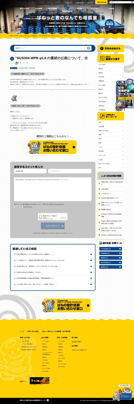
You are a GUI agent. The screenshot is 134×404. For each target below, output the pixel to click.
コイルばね (102, 64)
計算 (100, 143)
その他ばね (102, 110)
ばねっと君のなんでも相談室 (28, 36)
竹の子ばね (102, 101)
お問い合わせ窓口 (33, 331)
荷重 (100, 134)
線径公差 (32, 68)
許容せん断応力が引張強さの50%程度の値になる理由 (111, 222)
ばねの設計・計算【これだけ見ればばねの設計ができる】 (111, 229)
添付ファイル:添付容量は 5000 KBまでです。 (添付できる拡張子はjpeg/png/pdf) (39, 204)
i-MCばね (101, 106)
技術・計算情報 (62, 337)
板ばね (101, 72)
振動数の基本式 (106, 209)
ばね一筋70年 (25, 341)
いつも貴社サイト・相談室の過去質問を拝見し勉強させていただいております (40, 260)
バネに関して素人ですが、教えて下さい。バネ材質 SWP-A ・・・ (37, 284)
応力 (100, 167)
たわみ (101, 159)
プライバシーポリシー (79, 350)
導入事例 (75, 337)
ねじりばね (102, 85)
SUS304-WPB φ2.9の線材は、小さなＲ (28, 272)
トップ (22, 331)
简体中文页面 (80, 3)
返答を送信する (53, 226)
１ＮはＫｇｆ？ (106, 193)
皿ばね (101, 68)
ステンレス (102, 155)
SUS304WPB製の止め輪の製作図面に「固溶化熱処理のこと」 (35, 278)
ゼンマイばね (103, 97)
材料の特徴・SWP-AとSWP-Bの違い (112, 183)
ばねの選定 (104, 189)
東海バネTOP (14, 36)
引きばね (101, 77)
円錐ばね (101, 81)
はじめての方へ (77, 341)
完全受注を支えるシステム (29, 347)
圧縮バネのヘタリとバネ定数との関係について (111, 204)
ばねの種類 (44, 337)
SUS (100, 139)
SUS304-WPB (23, 68)
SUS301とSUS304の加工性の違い (112, 235)
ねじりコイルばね (104, 163)
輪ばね (101, 93)
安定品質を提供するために (29, 349)
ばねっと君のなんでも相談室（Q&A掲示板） (57, 331)
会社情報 (75, 346)
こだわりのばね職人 (27, 344)
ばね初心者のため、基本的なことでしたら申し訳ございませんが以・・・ (39, 266)
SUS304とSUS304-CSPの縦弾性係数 (111, 215)
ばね (100, 122)
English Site (68, 3)
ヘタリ (101, 147)
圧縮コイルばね (103, 130)
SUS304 (101, 151)
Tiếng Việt (90, 3)
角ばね (101, 89)
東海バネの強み (25, 337)
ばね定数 (101, 126)
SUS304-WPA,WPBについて (110, 198)
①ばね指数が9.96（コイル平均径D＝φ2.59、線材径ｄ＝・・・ (35, 254)
